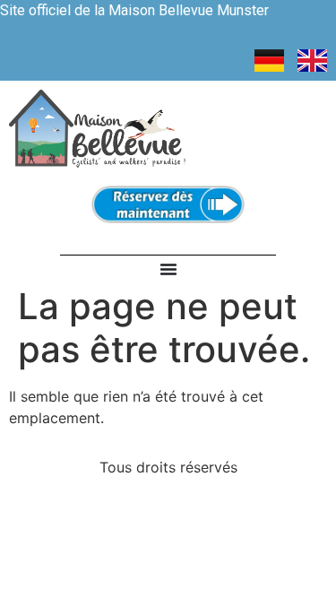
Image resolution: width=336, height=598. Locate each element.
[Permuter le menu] (168, 269)
